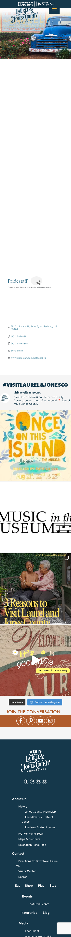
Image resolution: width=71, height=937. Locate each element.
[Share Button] (36, 280)
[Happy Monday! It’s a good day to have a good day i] (35, 660)
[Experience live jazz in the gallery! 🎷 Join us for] (35, 517)
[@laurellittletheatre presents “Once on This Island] (35, 445)
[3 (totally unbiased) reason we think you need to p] (35, 588)
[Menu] (54, 8)
